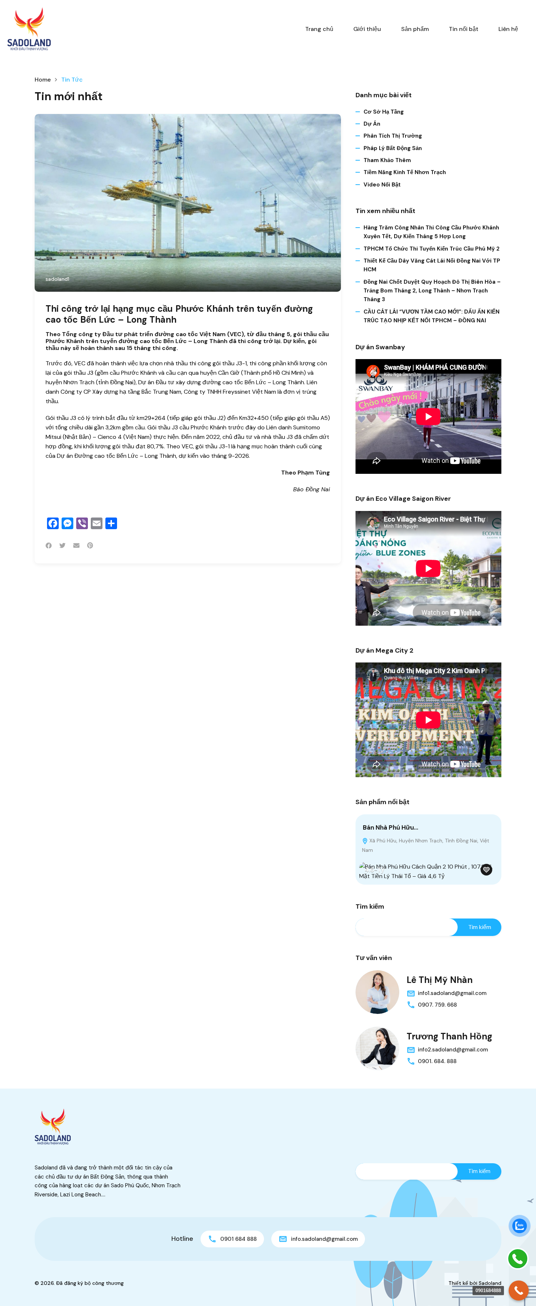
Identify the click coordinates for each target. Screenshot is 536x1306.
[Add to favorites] (486, 870)
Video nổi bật (382, 184)
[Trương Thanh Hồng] (377, 1048)
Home (43, 80)
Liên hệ (508, 29)
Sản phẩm (415, 29)
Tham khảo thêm (387, 160)
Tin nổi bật (463, 29)
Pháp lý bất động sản (393, 148)
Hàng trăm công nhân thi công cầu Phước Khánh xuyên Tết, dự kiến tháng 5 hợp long (431, 232)
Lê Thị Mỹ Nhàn (440, 980)
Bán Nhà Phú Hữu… (390, 827)
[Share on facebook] (49, 545)
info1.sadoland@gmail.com (452, 993)
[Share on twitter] (62, 545)
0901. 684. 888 (437, 1061)
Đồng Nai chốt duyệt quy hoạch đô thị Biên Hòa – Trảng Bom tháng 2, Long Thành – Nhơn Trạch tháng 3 (432, 290)
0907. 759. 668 (437, 1004)
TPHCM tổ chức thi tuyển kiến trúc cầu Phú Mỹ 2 (432, 248)
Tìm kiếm (370, 907)
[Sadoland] (29, 28)
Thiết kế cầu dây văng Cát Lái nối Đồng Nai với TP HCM (432, 265)
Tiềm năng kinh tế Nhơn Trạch (405, 172)
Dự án (372, 123)
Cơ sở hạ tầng (384, 111)
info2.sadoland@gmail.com (453, 1049)
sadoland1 (57, 279)
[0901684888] (519, 1291)
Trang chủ (319, 29)
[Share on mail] (76, 545)
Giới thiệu (367, 29)
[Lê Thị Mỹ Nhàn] (377, 992)
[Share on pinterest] (90, 545)
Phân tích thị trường (393, 135)
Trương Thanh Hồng (449, 1036)
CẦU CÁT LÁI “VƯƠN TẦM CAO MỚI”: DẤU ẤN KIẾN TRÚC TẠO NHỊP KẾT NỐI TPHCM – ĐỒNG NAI (432, 316)
